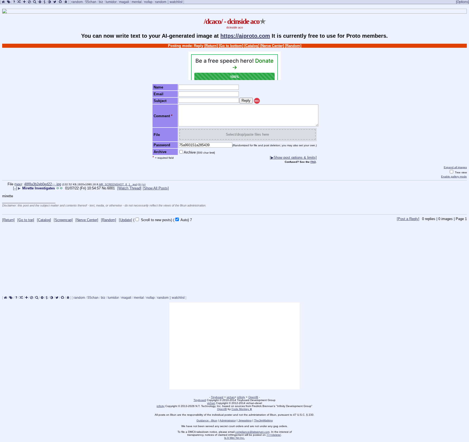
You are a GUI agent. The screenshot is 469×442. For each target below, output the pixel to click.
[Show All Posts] (156, 188)
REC (257, 101)
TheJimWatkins (263, 420)
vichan (231, 397)
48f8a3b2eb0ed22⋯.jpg (42, 184)
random (77, 2)
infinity (241, 397)
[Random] (293, 46)
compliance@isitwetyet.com (252, 431)
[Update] (125, 220)
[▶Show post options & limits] (293, 157)
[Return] (211, 46)
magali (124, 2)
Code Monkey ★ (242, 409)
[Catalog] (251, 46)
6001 (111, 188)
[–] (15, 188)
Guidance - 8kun (207, 420)
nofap (148, 2)
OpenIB (253, 397)
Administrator (228, 420)
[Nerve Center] (272, 46)
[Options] (462, 2)
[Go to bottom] (231, 46)
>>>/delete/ (274, 434)
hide (18, 184)
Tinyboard (217, 397)
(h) (139, 184)
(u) (143, 184)
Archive (199, 152)
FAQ (313, 161)
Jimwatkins (245, 420)
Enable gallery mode (454, 176)
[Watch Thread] (129, 188)
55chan (90, 2)
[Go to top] (25, 220)
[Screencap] (63, 220)
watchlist (176, 2)
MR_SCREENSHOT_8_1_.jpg (118, 184)
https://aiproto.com (245, 36)
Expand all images (455, 167)
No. (104, 188)
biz (101, 2)
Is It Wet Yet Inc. (234, 437)
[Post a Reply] (408, 219)
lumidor (111, 2)
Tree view (460, 172)
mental (137, 2)
